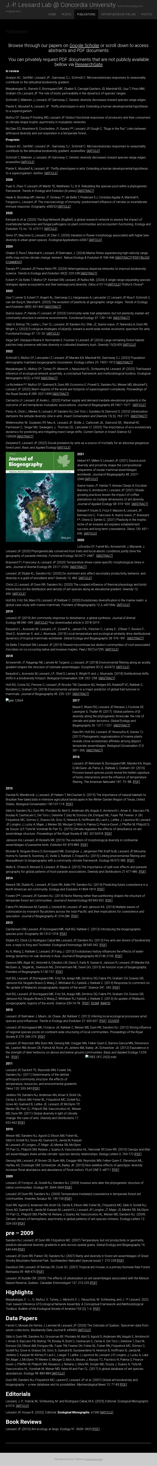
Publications (86, 14)
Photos (146, 14)
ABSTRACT (85, 191)
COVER (113, 1021)
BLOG (145, 257)
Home (52, 14)
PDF (136, 257)
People (66, 14)
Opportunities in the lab (118, 14)
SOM (95, 1003)
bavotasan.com (94, 1459)
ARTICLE (93, 151)
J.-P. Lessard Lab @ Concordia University (74, 5)
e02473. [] (116, 667)
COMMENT (14, 262)
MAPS (105, 1003)
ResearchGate (89, 64)
